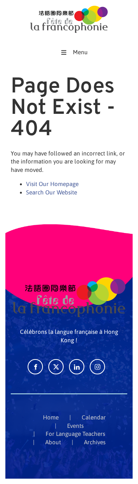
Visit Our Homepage (52, 184)
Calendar (94, 417)
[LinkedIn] (76, 366)
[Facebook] (35, 366)
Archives (94, 442)
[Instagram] (97, 366)
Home (51, 417)
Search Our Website (51, 192)
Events (75, 425)
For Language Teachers (75, 434)
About (53, 442)
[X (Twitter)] (56, 366)
